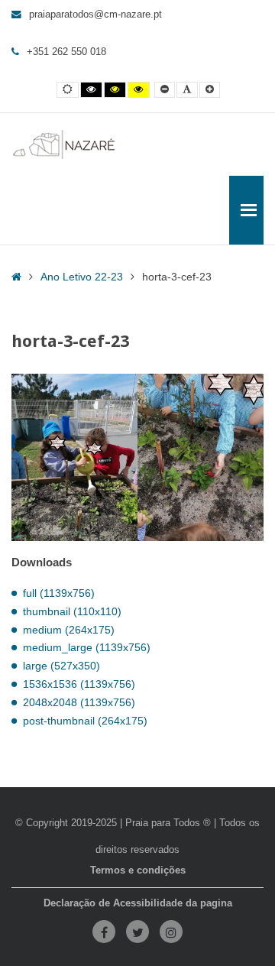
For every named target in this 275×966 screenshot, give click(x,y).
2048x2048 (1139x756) (79, 702)
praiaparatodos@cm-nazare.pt (95, 14)
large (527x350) (61, 666)
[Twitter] (137, 931)
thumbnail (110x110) (72, 611)
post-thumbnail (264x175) (85, 721)
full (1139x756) (59, 593)
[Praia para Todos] (64, 144)
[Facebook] (103, 931)
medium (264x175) (69, 630)
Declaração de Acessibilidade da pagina (138, 903)
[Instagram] (171, 931)
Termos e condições (138, 870)
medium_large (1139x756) (86, 647)
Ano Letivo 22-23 (81, 277)
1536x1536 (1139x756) (79, 684)
